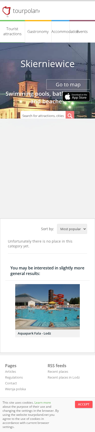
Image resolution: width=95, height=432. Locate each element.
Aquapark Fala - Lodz (34, 333)
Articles (10, 371)
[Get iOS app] (76, 97)
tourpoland (27, 11)
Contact (11, 383)
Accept (83, 404)
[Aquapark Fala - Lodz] (47, 306)
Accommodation (60, 31)
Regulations (14, 377)
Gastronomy (38, 31)
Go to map (68, 84)
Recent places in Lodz (64, 377)
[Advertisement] (47, 168)
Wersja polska (15, 389)
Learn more (42, 402)
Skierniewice (48, 63)
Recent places (58, 371)
